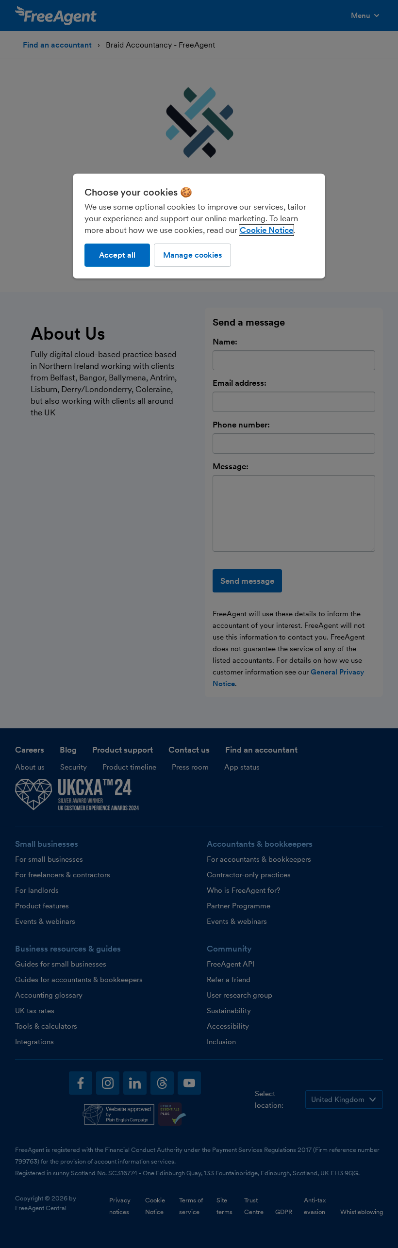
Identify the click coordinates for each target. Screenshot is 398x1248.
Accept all (117, 255)
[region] (199, 226)
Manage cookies (192, 255)
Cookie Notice (266, 230)
